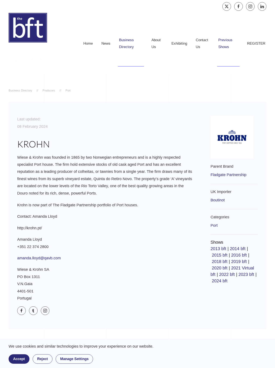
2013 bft (218, 248)
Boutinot (218, 200)
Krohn (33, 143)
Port (214, 225)
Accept (19, 359)
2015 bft (220, 255)
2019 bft (239, 261)
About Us (156, 43)
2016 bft (239, 255)
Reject (42, 359)
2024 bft (220, 280)
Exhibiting (179, 43)
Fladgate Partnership (228, 175)
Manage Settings (74, 359)
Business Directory (126, 43)
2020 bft (220, 268)
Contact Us (202, 43)
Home (88, 43)
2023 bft (246, 274)
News (105, 43)
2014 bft (238, 248)
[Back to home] (28, 28)
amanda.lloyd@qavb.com (39, 258)
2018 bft (220, 261)
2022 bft (227, 274)
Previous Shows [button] (225, 43)
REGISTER (256, 43)
